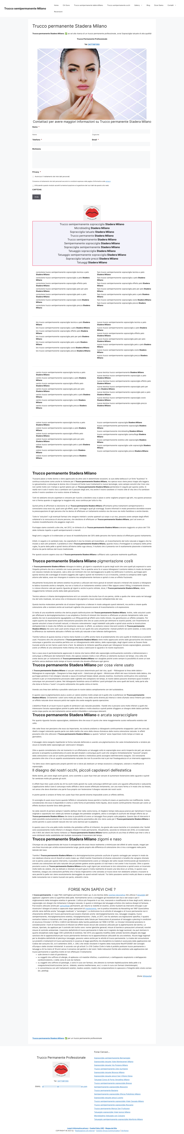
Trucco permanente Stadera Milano (48, 1038)
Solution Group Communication (108, 1131)
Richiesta (36, 149)
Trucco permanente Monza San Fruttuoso (112, 1108)
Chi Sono (66, 5)
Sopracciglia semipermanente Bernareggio (112, 1058)
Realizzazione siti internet (85, 1131)
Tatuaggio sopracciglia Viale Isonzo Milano (112, 1112)
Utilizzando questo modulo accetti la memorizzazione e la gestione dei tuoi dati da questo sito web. (71, 185)
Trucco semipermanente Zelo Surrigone (111, 1069)
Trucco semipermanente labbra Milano (88, 5)
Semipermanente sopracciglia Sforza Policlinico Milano (117, 1094)
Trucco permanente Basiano (106, 1090)
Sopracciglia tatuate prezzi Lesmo (108, 1098)
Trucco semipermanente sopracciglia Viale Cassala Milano (119, 1101)
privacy (108, 181)
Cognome (95, 134)
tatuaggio (141, 895)
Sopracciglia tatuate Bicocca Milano (109, 1072)
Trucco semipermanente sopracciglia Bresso (113, 1083)
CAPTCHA (37, 190)
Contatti (171, 5)
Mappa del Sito (111, 1128)
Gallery (137, 5)
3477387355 (94, 44)
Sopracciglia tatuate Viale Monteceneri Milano (113, 1062)
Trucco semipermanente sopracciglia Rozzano (113, 1105)
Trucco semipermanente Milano (25, 8)
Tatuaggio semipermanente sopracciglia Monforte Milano (118, 1119)
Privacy (36, 172)
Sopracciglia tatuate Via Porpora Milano (111, 1065)
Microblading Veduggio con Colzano (109, 1116)
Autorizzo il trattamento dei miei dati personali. (52, 176)
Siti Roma (124, 1131)
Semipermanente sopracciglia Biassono (111, 1087)
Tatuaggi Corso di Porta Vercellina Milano (111, 1080)
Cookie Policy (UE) (97, 1128)
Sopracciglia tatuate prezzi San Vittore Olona (113, 1076)
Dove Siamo (158, 5)
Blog (148, 5)
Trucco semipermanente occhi (118, 5)
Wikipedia (147, 976)
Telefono (37, 140)
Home (56, 5)
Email (95, 140)
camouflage (65, 906)
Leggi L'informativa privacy (77, 1128)
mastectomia (90, 908)
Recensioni (58, 12)
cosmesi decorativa (117, 895)
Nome (36, 127)
